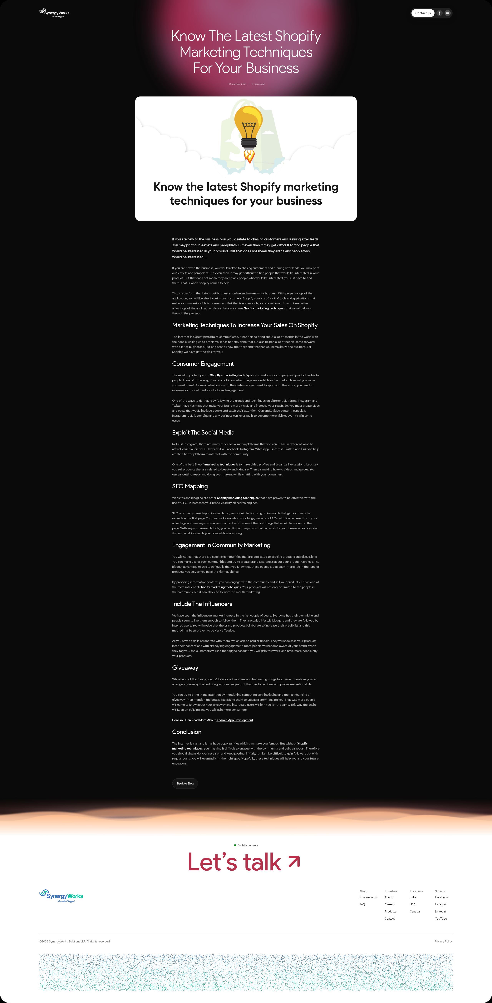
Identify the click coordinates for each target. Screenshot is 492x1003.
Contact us (423, 13)
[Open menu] (448, 13)
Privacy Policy (444, 941)
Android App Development (234, 720)
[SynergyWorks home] (54, 13)
